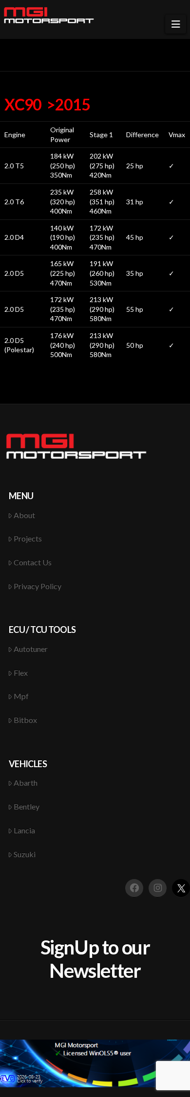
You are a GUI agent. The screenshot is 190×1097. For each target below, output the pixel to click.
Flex (21, 672)
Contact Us (33, 562)
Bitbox (25, 719)
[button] (175, 24)
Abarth (26, 782)
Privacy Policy (37, 586)
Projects (28, 538)
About (24, 515)
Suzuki (25, 854)
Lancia (24, 830)
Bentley (26, 806)
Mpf (21, 696)
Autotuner (31, 648)
